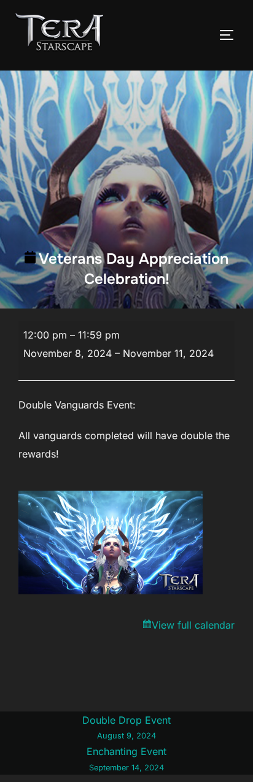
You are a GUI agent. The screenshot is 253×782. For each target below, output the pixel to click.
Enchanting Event (126, 758)
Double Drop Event (126, 727)
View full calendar (193, 625)
